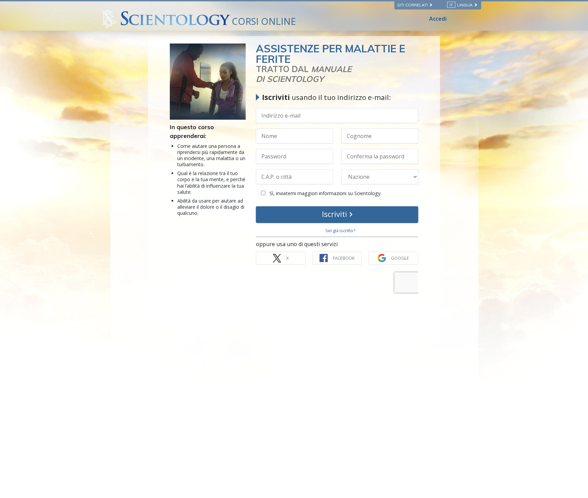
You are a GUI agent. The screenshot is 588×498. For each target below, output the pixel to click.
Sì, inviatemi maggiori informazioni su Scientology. (324, 193)
